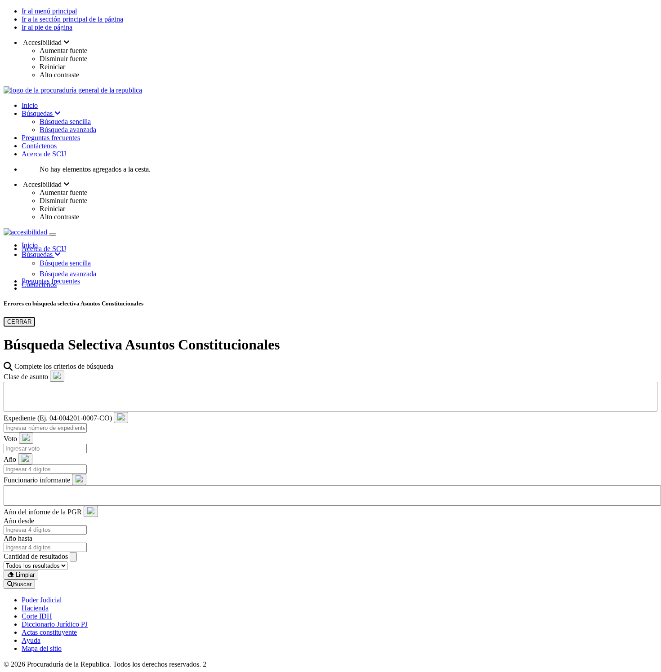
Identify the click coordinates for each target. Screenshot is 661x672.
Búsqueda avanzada (68, 129)
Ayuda (31, 640)
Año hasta (18, 538)
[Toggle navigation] (52, 234)
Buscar (22, 584)
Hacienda (35, 608)
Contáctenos (39, 146)
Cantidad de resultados (36, 556)
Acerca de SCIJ (44, 154)
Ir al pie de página (47, 27)
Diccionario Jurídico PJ (55, 624)
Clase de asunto (26, 376)
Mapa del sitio (42, 648)
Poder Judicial (42, 600)
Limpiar (24, 574)
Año (10, 459)
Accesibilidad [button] (42, 42)
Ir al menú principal (49, 11)
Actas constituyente (49, 632)
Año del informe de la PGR (43, 512)
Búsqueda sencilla (65, 121)
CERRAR (19, 321)
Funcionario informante (37, 480)
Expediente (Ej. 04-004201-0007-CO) (58, 418)
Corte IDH (37, 616)
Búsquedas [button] (38, 254)
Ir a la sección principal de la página (72, 19)
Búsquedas (38, 113)
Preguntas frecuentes (51, 137)
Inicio (30, 105)
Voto (10, 438)
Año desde (19, 521)
